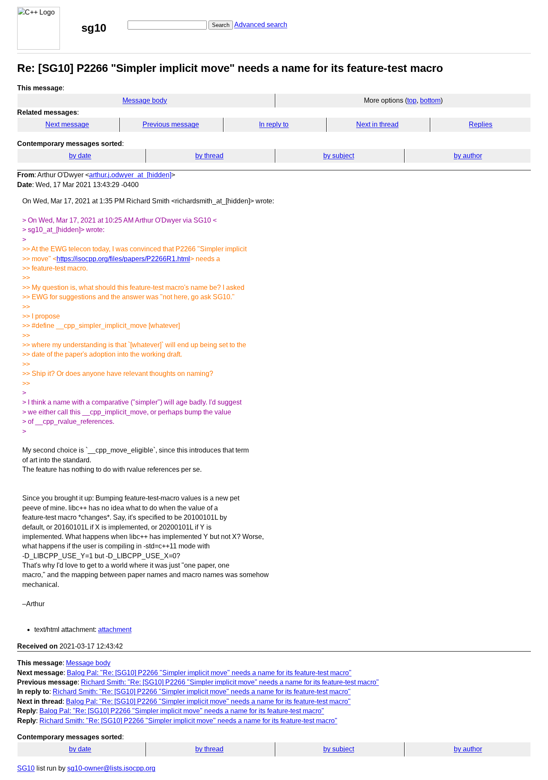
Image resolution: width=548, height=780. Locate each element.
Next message (67, 124)
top (412, 100)
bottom (430, 100)
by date (80, 155)
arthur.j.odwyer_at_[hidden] (130, 175)
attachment (114, 629)
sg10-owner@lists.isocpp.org (111, 768)
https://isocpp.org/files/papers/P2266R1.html (123, 258)
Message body (144, 100)
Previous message (171, 124)
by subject (338, 155)
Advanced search (260, 24)
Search (220, 25)
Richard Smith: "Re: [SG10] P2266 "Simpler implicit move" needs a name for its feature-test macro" (230, 682)
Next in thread (377, 124)
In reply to (274, 124)
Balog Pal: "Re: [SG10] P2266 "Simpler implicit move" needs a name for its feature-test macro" (209, 672)
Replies (480, 124)
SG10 (26, 768)
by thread (209, 155)
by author (468, 155)
